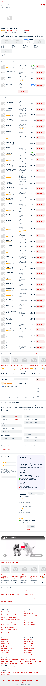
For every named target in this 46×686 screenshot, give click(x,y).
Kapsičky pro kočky (28, 613)
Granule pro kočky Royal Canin (8, 598)
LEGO (27, 659)
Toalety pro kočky (5, 652)
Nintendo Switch (4, 661)
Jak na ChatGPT (24, 672)
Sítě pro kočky (27, 655)
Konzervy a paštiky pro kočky (30, 615)
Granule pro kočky (5, 590)
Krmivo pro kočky (6, 7)
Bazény (21, 663)
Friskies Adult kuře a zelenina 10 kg (9, 621)
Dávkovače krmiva (5, 643)
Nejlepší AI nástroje (5, 674)
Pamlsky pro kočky (5, 639)
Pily (2, 663)
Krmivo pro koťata (28, 590)
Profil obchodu (9, 183)
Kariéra (23, 682)
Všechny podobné (39, 353)
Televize (11, 661)
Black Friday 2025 (28, 663)
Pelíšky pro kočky (28, 650)
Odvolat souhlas (30, 680)
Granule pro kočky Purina (29, 626)
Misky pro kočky (4, 645)
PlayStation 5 (32, 659)
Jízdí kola (12, 663)
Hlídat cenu (41, 379)
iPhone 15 (22, 659)
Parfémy (40, 661)
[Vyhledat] (43, 4)
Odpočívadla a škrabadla (29, 648)
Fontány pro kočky (5, 650)
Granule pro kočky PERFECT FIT (31, 627)
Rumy (36, 661)
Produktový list (7, 449)
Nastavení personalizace (20, 680)
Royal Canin (14, 416)
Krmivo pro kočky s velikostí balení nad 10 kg (10, 594)
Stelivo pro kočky (5, 654)
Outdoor (16, 663)
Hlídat (21, 30)
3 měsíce (17, 379)
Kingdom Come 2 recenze (25, 666)
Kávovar (16, 661)
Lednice (21, 661)
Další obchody (23, 91)
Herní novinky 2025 (5, 666)
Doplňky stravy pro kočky (6, 648)
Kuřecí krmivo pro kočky (6, 601)
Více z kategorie (39, 562)
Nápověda (4, 680)
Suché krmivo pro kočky (30, 598)
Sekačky (6, 663)
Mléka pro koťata (28, 618)
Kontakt (42, 680)
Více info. (8, 472)
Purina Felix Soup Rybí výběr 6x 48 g (9, 634)
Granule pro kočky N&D (29, 622)
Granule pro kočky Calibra (30, 624)
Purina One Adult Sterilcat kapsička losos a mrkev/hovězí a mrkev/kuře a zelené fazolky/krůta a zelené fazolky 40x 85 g (10, 616)
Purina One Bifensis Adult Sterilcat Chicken (10, 635)
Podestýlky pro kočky (28, 646)
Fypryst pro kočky (28, 652)
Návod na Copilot (15, 672)
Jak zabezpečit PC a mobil (7, 668)
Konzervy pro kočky (28, 643)
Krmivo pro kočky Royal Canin (31, 594)
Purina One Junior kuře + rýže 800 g (9, 629)
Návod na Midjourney (33, 672)
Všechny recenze (30, 529)
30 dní (12, 379)
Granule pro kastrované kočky (30, 620)
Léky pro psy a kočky (5, 655)
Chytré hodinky (4, 659)
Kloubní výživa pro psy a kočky (7, 646)
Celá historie (24, 379)
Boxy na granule (4, 641)
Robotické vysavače (29, 661)
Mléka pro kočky (27, 617)
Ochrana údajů (11, 680)
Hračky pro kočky (28, 654)
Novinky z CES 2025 (5, 672)
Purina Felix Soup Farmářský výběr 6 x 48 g (10, 619)
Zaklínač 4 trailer (14, 666)
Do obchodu (40, 66)
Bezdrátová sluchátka (13, 659)
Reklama (38, 680)
